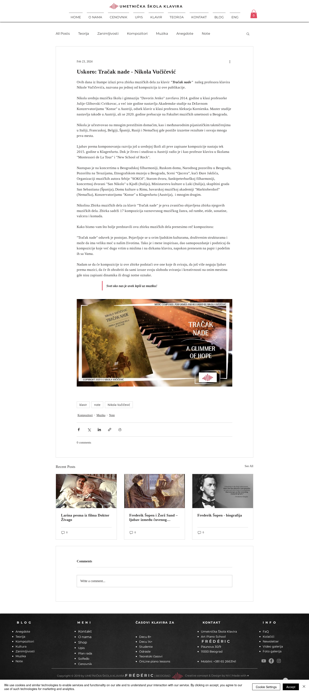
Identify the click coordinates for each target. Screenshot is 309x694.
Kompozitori (137, 34)
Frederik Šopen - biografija (219, 515)
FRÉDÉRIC (216, 641)
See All (249, 466)
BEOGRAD (163, 675)
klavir (83, 405)
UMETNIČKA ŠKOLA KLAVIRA (151, 6)
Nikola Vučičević (119, 405)
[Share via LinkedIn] (99, 430)
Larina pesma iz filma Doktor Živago (85, 517)
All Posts (63, 34)
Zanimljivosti (108, 34)
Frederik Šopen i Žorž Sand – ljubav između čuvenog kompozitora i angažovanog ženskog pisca (153, 517)
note (97, 405)
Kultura (21, 646)
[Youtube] (263, 661)
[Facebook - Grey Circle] (271, 661)
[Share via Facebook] (79, 430)
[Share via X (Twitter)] (89, 430)
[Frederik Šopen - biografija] (222, 491)
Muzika (162, 34)
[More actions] (229, 61)
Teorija (83, 34)
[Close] (303, 687)
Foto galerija (272, 651)
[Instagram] (278, 661)
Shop (82, 642)
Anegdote (184, 34)
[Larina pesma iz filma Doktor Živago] (86, 491)
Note (206, 34)
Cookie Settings (266, 687)
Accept (290, 687)
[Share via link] (110, 430)
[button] (156, 15)
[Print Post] (120, 430)
